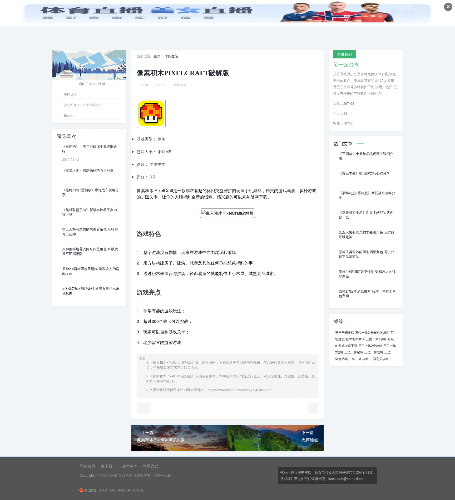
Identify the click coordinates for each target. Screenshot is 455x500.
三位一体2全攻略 (370, 345)
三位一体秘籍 (353, 352)
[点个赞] (143, 408)
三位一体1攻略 (376, 339)
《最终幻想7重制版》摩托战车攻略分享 (90, 192)
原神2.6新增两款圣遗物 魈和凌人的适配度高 (90, 271)
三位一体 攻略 (359, 358)
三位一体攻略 (373, 352)
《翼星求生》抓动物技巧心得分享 (87, 170)
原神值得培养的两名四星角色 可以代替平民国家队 (90, 251)
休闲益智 (171, 55)
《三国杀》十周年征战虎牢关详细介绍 (89, 148)
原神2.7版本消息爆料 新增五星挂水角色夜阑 (90, 291)
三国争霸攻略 (344, 332)
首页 (157, 55)
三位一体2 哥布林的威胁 (372, 332)
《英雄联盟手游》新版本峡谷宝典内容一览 (89, 212)
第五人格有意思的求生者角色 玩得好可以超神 (90, 231)
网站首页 (87, 466)
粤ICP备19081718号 (99, 490)
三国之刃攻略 (379, 358)
